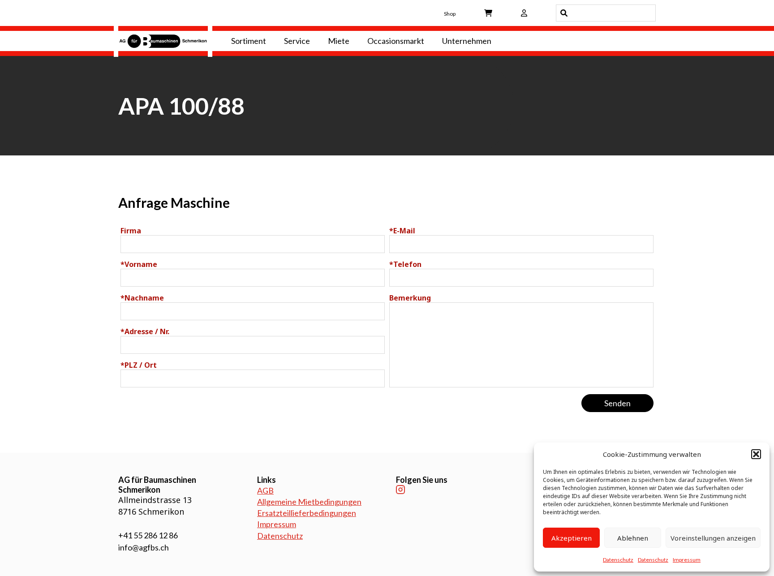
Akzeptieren (571, 537)
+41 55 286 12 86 (148, 535)
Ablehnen (632, 537)
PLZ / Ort (138, 365)
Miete (338, 41)
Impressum (687, 559)
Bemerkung (410, 297)
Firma (130, 230)
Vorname (138, 264)
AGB (265, 490)
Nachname (142, 297)
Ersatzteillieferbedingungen (306, 513)
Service (297, 41)
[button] (756, 454)
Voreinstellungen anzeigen (713, 537)
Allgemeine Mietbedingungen (309, 502)
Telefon (405, 264)
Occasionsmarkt (395, 41)
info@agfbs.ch (143, 547)
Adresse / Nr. (144, 331)
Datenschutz (618, 559)
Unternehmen (466, 41)
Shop (450, 13)
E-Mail (402, 230)
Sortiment (248, 41)
